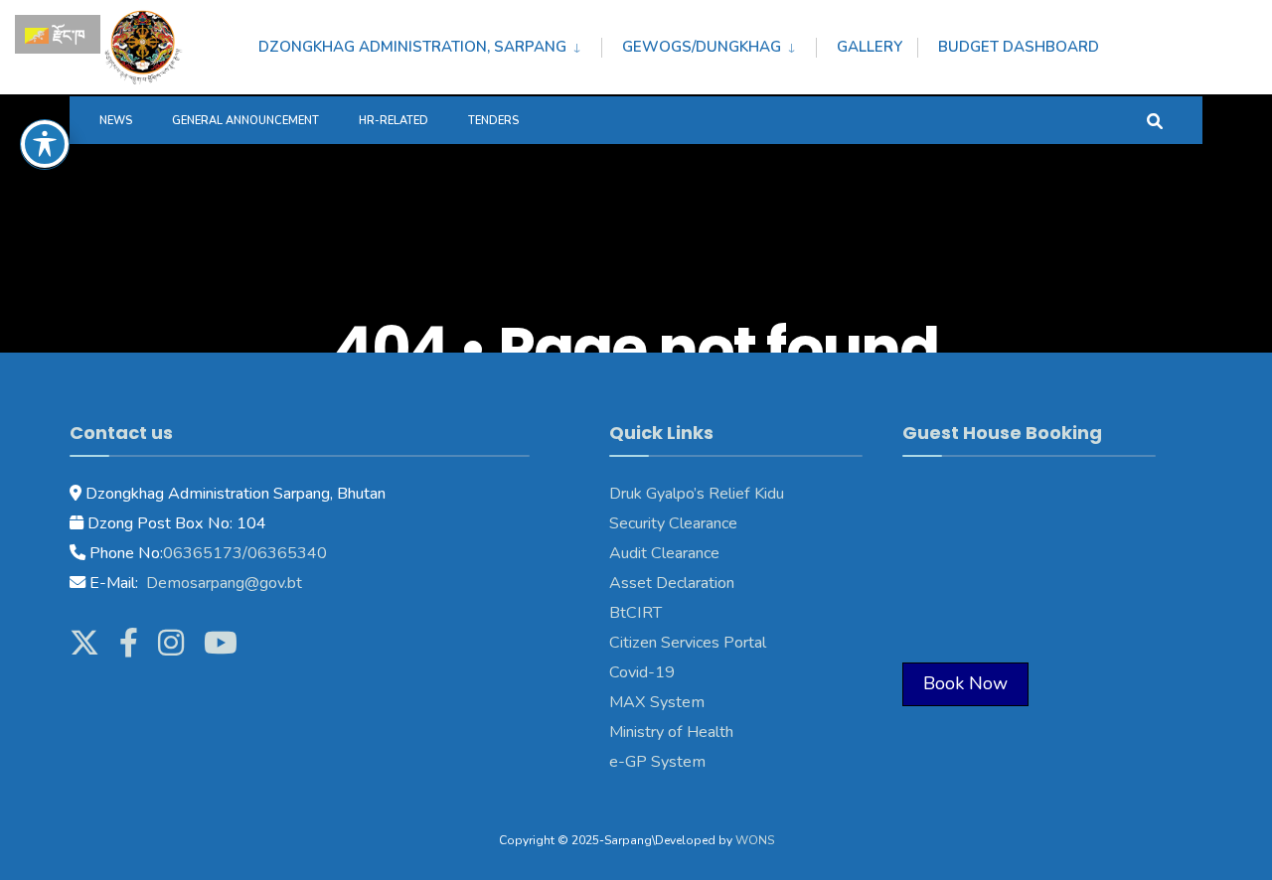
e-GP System (657, 762)
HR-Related (393, 120)
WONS (754, 840)
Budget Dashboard (1018, 47)
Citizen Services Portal (687, 643)
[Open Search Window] (1155, 119)
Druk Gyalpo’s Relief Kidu (696, 494)
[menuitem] (429, 43)
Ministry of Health (671, 732)
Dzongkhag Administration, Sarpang (412, 47)
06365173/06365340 (245, 553)
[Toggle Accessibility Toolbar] (45, 144)
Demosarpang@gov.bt (222, 583)
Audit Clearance (664, 553)
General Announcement (245, 120)
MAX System (657, 702)
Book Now (965, 683)
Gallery (869, 47)
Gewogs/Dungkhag (701, 47)
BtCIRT (635, 613)
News (115, 120)
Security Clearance (673, 523)
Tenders (493, 120)
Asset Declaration (671, 583)
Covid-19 (642, 672)
